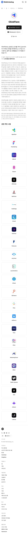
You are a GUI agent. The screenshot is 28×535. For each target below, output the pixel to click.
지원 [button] (3, 490)
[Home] (2, 8)
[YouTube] (6, 433)
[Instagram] (8, 433)
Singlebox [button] (4, 457)
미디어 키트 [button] (4, 509)
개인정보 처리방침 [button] (6, 518)
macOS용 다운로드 (15, 27)
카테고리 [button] (4, 468)
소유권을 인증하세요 (9, 58)
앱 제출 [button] (3, 479)
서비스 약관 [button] (4, 527)
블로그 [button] (3, 493)
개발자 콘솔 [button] (4, 475)
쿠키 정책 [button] (4, 520)
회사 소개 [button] (4, 504)
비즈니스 (12, 8)
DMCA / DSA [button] (5, 529)
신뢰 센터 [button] (4, 515)
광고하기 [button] (4, 482)
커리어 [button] (3, 506)
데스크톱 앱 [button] (4, 448)
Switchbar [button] (4, 454)
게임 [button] (3, 466)
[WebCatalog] (2, 429)
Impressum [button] (4, 531)
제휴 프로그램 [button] (5, 495)
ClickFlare (20, 8)
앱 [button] (2, 463)
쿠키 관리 (3, 439)
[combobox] (8, 436)
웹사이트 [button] (15, 36)
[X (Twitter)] (2, 433)
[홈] (7, 2)
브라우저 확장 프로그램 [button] (7, 450)
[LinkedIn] (4, 433)
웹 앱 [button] (3, 452)
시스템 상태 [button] (4, 497)
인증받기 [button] (4, 477)
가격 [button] (3, 488)
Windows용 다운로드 (15, 32)
